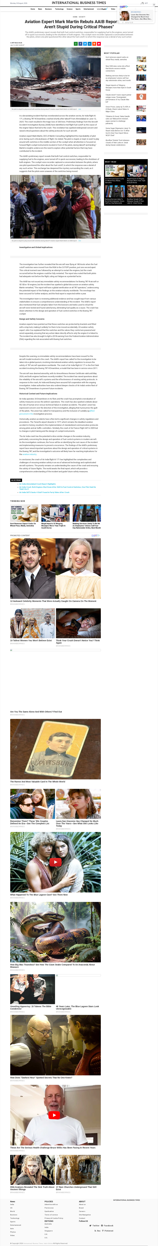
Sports (78, 9)
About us (82, 1204)
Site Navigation (85, 1215)
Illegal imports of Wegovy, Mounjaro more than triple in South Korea (53, 526)
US (11, 1208)
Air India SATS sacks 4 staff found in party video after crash (44, 492)
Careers (82, 1211)
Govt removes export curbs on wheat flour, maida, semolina (23, 525)
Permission (49, 1208)
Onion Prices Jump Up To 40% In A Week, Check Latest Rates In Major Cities (118, 109)
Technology (59, 9)
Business (48, 9)
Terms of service (51, 1215)
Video (113, 9)
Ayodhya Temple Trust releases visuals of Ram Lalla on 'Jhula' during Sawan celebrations (117, 142)
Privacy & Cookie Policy (54, 1218)
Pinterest (108, 1231)
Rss (98, 1231)
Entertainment (89, 9)
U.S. (46, 1238)
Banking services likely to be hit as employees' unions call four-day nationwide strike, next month (87, 526)
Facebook (108, 1225)
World (12, 1211)
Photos (13, 1232)
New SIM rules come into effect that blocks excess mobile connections (118, 68)
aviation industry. (30, 454)
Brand (81, 1208)
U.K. (46, 1234)
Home (33, 9)
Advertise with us (51, 1204)
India (12, 1204)
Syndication (49, 1211)
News (40, 9)
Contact (82, 1218)
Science (69, 9)
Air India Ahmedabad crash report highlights (37, 484)
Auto (12, 1228)
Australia (48, 1224)
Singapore (49, 1231)
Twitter (95, 1225)
